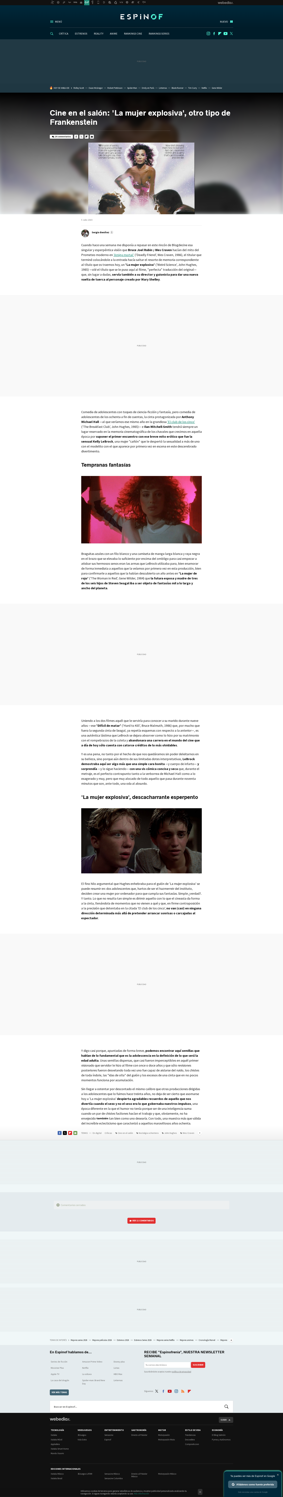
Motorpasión (164, 1435)
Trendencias (190, 1435)
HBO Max (118, 1374)
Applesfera (55, 1444)
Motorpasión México (167, 1473)
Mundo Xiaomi (57, 1453)
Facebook (214, 34)
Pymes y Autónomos (221, 1439)
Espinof (141, 17)
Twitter (231, 34)
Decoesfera (190, 1439)
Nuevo (224, 21)
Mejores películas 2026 (102, 1340)
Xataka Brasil (56, 1478)
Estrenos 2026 (123, 1340)
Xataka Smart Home (60, 1448)
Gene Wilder (217, 88)
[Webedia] (60, 1419)
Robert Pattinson (115, 88)
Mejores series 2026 (79, 1340)
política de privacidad (181, 1371)
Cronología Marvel (207, 1340)
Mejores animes (187, 1340)
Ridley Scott (79, 88)
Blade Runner (177, 88)
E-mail (92, 137)
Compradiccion (192, 1444)
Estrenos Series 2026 (143, 1340)
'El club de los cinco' (181, 422)
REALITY (98, 33)
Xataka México (57, 1473)
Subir (224, 1419)
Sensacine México (112, 1473)
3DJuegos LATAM (85, 1473)
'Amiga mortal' (123, 255)
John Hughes (170, 1133)
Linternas (163, 88)
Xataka (54, 1435)
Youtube (225, 34)
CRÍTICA (63, 33)
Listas (116, 1367)
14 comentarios (63, 136)
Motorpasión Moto (166, 1439)
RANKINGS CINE (133, 33)
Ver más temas (59, 1392)
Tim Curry (192, 88)
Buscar (226, 1407)
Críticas (108, 1133)
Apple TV (55, 1374)
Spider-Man (132, 88)
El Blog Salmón (219, 1435)
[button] (102, 232)
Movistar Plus (57, 1367)
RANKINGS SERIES (159, 33)
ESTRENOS (81, 33)
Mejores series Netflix (166, 1340)
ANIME (113, 33)
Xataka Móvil (56, 1439)
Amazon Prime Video (92, 1361)
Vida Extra (82, 1439)
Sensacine (108, 1435)
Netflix (204, 88)
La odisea (87, 1374)
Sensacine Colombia (113, 1478)
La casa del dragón (60, 1380)
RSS (182, 1390)
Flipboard (220, 34)
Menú (58, 21)
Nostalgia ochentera (149, 1133)
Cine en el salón (125, 1133)
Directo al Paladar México (139, 1475)
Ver (143, 1220)
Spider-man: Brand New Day (93, 1382)
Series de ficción (59, 1361)
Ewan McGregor (96, 88)
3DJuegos (82, 1435)
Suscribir (198, 1364)
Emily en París (148, 88)
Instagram (208, 34)
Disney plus (119, 1361)
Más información (141, 1493)
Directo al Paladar (139, 1435)
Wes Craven (188, 1133)
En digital (97, 1133)
